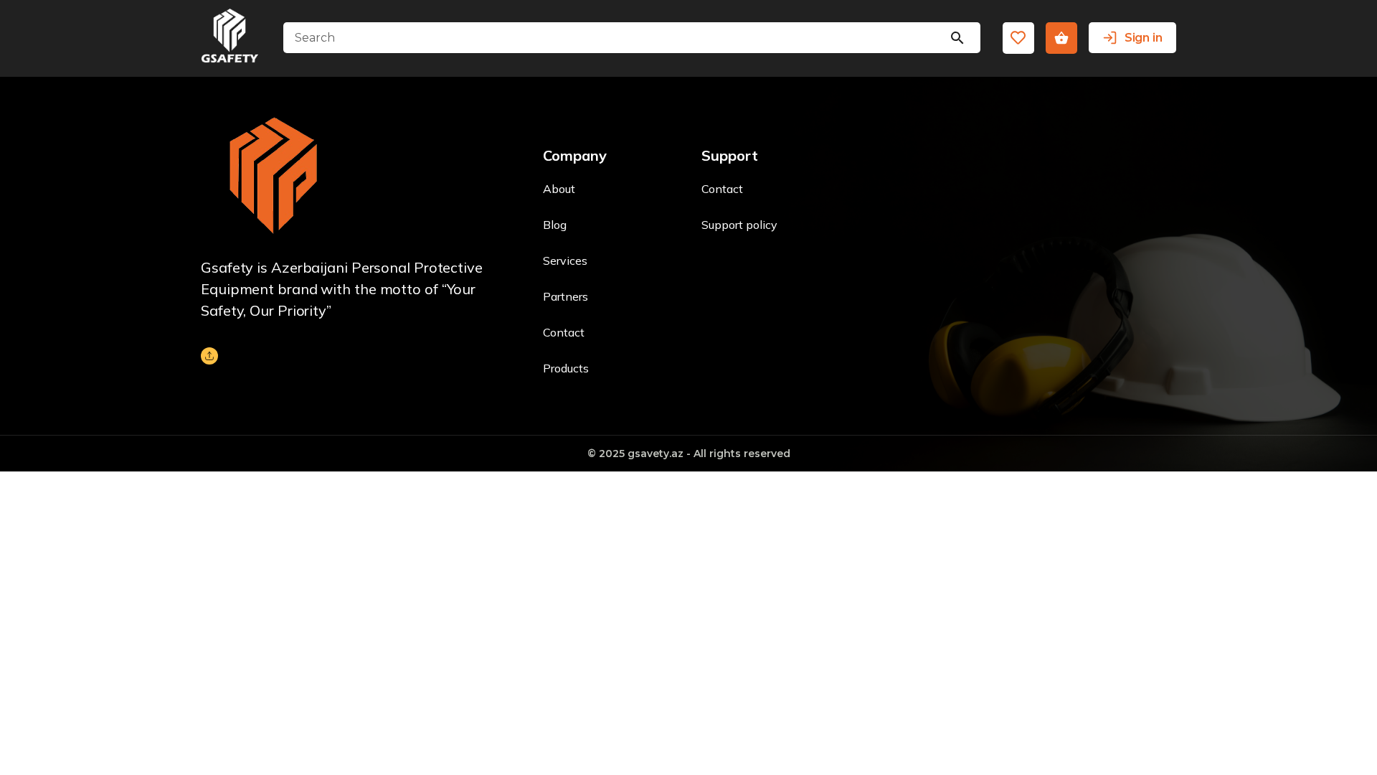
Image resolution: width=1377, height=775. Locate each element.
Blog (555, 224)
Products (566, 368)
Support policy (739, 224)
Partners (565, 296)
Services (565, 260)
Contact (564, 332)
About (559, 189)
